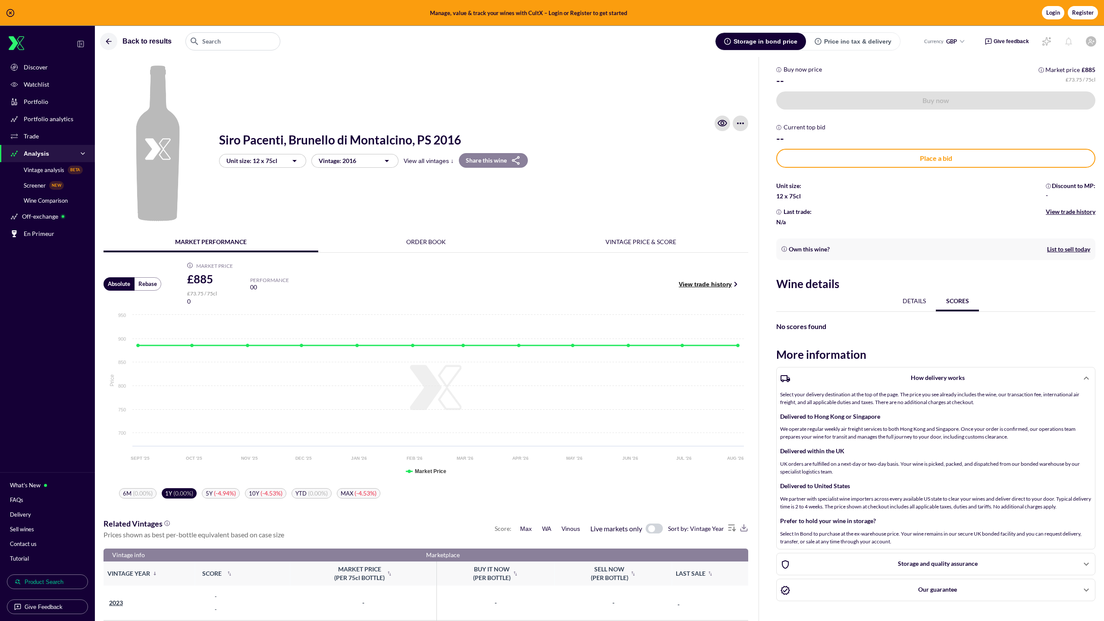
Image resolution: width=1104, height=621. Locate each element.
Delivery (20, 514)
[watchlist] (722, 123)
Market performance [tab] (211, 241)
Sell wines (22, 529)
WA (546, 528)
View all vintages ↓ (429, 160)
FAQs (16, 499)
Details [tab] (914, 300)
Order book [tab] (426, 241)
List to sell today (1068, 249)
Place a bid (936, 158)
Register (1083, 12)
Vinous (570, 528)
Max (526, 528)
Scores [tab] (957, 300)
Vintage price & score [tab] (640, 241)
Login (1053, 12)
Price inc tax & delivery (857, 41)
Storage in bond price (765, 41)
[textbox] (232, 41)
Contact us (23, 543)
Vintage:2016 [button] (337, 160)
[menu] (740, 123)
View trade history (705, 284)
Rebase (147, 283)
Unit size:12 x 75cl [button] (251, 160)
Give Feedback (44, 607)
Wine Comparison (46, 200)
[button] (552, 13)
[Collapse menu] (80, 44)
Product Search (44, 582)
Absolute (119, 283)
